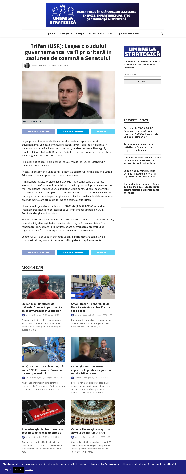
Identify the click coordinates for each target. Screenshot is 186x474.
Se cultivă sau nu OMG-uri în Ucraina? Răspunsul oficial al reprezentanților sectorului (140, 173)
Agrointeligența (136, 120)
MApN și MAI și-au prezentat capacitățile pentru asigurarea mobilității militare (91, 370)
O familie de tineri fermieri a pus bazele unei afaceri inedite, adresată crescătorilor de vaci (142, 160)
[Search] (161, 33)
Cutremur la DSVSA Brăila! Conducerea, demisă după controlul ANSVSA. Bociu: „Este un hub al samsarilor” (141, 132)
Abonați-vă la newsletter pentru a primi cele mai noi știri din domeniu (142, 64)
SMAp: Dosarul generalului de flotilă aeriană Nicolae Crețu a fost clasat (91, 307)
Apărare (51, 33)
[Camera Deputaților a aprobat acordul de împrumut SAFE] (93, 412)
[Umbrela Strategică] (93, 15)
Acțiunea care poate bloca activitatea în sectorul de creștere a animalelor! (138, 147)
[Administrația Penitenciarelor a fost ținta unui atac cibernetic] (43, 412)
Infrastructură (96, 33)
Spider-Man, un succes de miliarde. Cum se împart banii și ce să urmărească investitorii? (42, 307)
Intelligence (65, 33)
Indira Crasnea (38, 65)
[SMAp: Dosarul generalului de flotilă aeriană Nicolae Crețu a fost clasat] (93, 287)
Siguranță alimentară (128, 33)
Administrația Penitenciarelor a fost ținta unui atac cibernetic (42, 431)
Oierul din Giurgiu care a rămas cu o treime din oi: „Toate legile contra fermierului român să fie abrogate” (141, 188)
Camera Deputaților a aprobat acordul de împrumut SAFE (91, 431)
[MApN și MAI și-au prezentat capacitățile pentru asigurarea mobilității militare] (93, 349)
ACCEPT (18, 469)
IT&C (110, 33)
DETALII (29, 469)
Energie (80, 33)
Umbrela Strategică (34, 315)
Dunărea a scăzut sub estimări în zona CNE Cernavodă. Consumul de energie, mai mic (43, 370)
